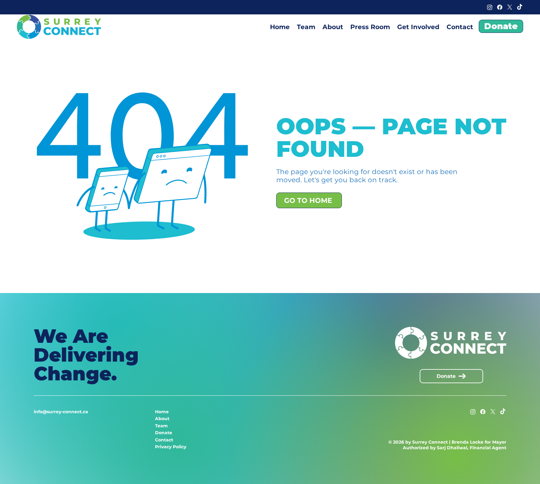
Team (161, 426)
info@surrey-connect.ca (61, 411)
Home (162, 411)
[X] (509, 7)
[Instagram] (489, 7)
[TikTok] (519, 7)
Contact (164, 440)
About (162, 418)
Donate (163, 432)
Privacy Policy (170, 447)
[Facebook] (499, 7)
